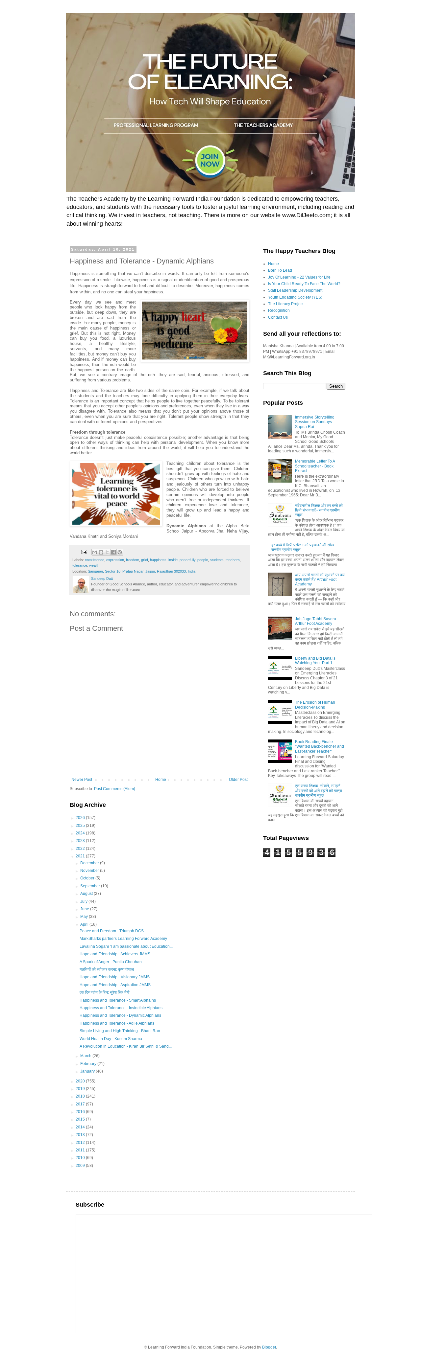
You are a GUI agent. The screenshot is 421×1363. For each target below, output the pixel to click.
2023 (81, 840)
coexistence (94, 560)
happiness (158, 560)
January (88, 1071)
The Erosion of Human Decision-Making (315, 704)
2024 (81, 833)
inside (173, 560)
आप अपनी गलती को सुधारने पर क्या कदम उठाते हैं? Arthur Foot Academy (320, 580)
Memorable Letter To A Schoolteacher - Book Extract (315, 466)
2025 (81, 825)
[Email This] (94, 552)
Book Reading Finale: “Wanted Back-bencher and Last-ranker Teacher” (319, 746)
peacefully (187, 560)
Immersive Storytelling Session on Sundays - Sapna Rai (314, 422)
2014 (81, 1127)
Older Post (238, 779)
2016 (81, 1111)
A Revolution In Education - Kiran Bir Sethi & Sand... (126, 1046)
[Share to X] (107, 552)
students (217, 560)
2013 (81, 1134)
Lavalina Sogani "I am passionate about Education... (126, 946)
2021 (81, 856)
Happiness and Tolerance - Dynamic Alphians (120, 1015)
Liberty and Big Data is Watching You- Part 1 (315, 660)
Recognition (279, 310)
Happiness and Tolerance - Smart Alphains (118, 1000)
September (90, 886)
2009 (81, 1165)
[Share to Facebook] (113, 552)
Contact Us (278, 317)
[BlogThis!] (101, 552)
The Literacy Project (286, 304)
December (90, 863)
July (84, 901)
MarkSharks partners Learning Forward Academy (123, 938)
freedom (132, 560)
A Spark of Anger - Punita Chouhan (111, 962)
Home (160, 779)
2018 (81, 1096)
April (84, 924)
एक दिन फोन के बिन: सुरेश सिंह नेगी (105, 992)
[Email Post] (84, 552)
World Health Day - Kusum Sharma (111, 1038)
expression (115, 560)
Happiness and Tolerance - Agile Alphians (117, 1023)
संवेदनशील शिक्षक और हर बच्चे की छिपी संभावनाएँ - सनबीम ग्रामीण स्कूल (319, 510)
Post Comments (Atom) (114, 788)
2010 (81, 1157)
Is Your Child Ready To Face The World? (304, 284)
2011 (81, 1150)
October (87, 878)
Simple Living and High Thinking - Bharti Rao (120, 1031)
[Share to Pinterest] (119, 552)
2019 (81, 1088)
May (84, 916)
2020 (81, 1081)
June (85, 909)
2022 (81, 848)
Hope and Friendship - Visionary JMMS (115, 977)
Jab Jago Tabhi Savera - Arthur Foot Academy (316, 621)
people (202, 560)
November (90, 870)
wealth (94, 565)
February (88, 1063)
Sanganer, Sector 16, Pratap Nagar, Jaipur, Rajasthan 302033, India (141, 571)
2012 (81, 1142)
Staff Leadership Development (295, 290)
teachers (233, 560)
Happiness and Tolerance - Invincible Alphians (121, 1008)
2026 (81, 817)
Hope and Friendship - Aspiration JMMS (115, 985)
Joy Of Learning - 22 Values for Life (299, 277)
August (87, 893)
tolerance (79, 565)
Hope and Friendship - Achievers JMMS (115, 954)
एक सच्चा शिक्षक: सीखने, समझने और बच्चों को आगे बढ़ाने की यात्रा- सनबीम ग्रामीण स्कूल (319, 791)
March (86, 1056)
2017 (81, 1104)
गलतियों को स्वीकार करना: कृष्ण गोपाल (107, 969)
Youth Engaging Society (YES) (295, 297)
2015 (81, 1119)
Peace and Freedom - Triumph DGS (112, 931)
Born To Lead (280, 270)
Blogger (269, 1347)
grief (144, 560)
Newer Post (81, 779)
